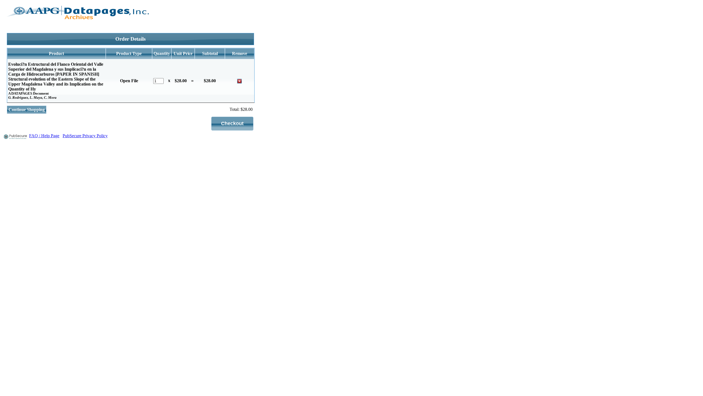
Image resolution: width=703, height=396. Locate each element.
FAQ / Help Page (44, 135)
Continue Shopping (27, 109)
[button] (232, 124)
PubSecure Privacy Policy (85, 135)
